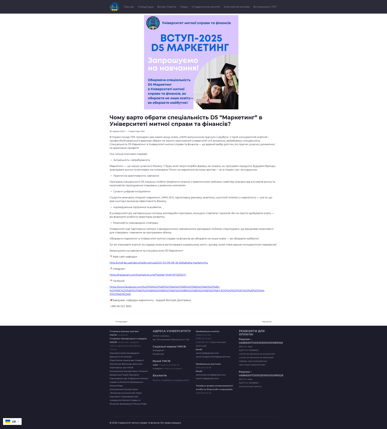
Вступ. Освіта (166, 6)
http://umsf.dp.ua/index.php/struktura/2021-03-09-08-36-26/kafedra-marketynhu (159, 262)
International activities (236, 6)
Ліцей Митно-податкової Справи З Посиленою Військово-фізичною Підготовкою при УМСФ (127, 364)
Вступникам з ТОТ (264, 6)
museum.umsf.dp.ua (169, 365)
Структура (145, 6)
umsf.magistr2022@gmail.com (213, 356)
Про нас (129, 6)
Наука (184, 6)
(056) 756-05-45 (203, 393)
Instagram (134, 342)
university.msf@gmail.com (211, 375)
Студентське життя (206, 6)
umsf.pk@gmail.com (207, 353)
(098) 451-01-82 (203, 338)
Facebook (123, 335)
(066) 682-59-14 (203, 342)
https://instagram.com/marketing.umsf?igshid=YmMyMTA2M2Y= (148, 274)
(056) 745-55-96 (203, 367)
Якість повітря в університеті (171, 380)
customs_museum (173, 368)
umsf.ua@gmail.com (207, 378)
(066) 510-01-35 (203, 335)
